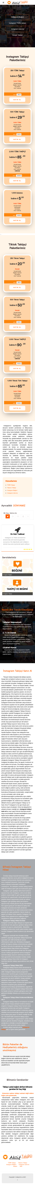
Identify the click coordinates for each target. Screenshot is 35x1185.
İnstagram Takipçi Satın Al (17, 670)
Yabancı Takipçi (11, 488)
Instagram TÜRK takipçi (17, 23)
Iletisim (15, 1166)
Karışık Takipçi (17, 35)
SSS (21, 1166)
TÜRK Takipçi (11, 485)
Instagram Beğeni (17, 17)
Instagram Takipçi (7, 594)
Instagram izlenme (12, 493)
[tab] (8, 516)
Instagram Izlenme (17, 29)
